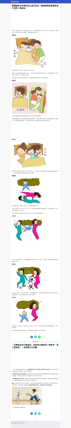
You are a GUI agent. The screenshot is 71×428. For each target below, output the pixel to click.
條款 (19, 423)
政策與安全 (17, 423)
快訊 (58, 1)
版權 (23, 423)
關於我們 (12, 423)
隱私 (21, 423)
